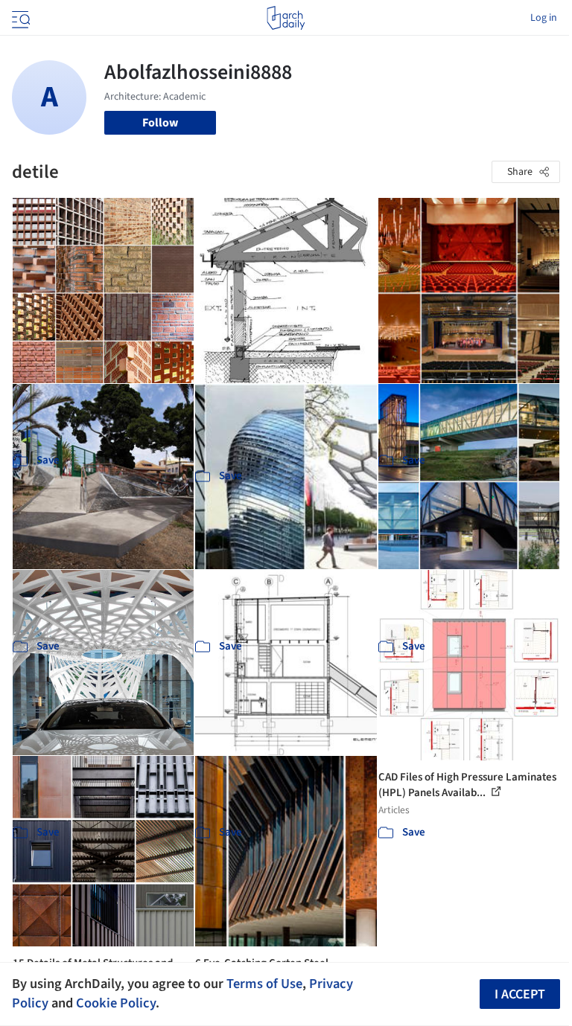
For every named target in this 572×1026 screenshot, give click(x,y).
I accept (520, 994)
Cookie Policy (116, 1003)
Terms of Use (264, 983)
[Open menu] (19, 17)
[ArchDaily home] (286, 18)
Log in (543, 18)
